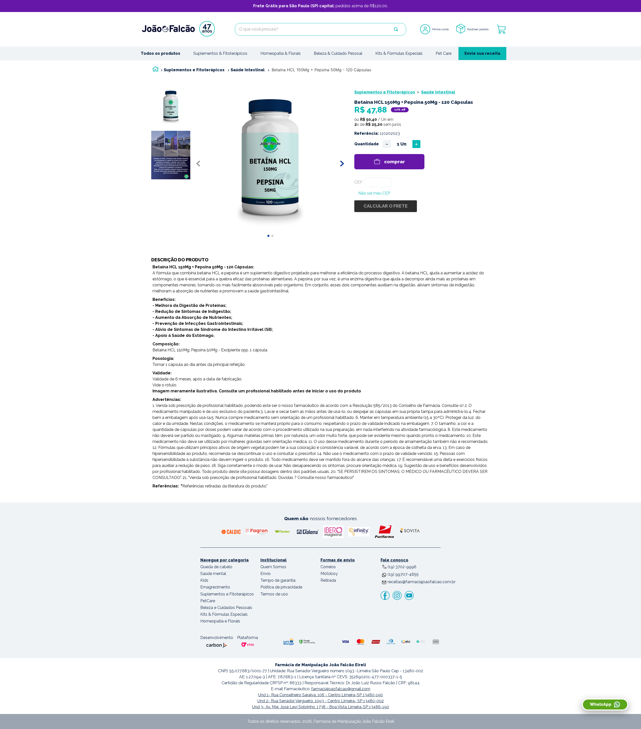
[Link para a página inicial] (155, 70)
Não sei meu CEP (374, 193)
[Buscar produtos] (396, 29)
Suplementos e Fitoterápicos (194, 70)
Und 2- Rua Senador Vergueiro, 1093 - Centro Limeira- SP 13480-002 (320, 700)
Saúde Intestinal (248, 70)
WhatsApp (600, 704)
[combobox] (320, 29)
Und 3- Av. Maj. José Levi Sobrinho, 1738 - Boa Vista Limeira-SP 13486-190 (320, 706)
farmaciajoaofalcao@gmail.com (340, 688)
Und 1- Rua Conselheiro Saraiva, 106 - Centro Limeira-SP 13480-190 (320, 694)
